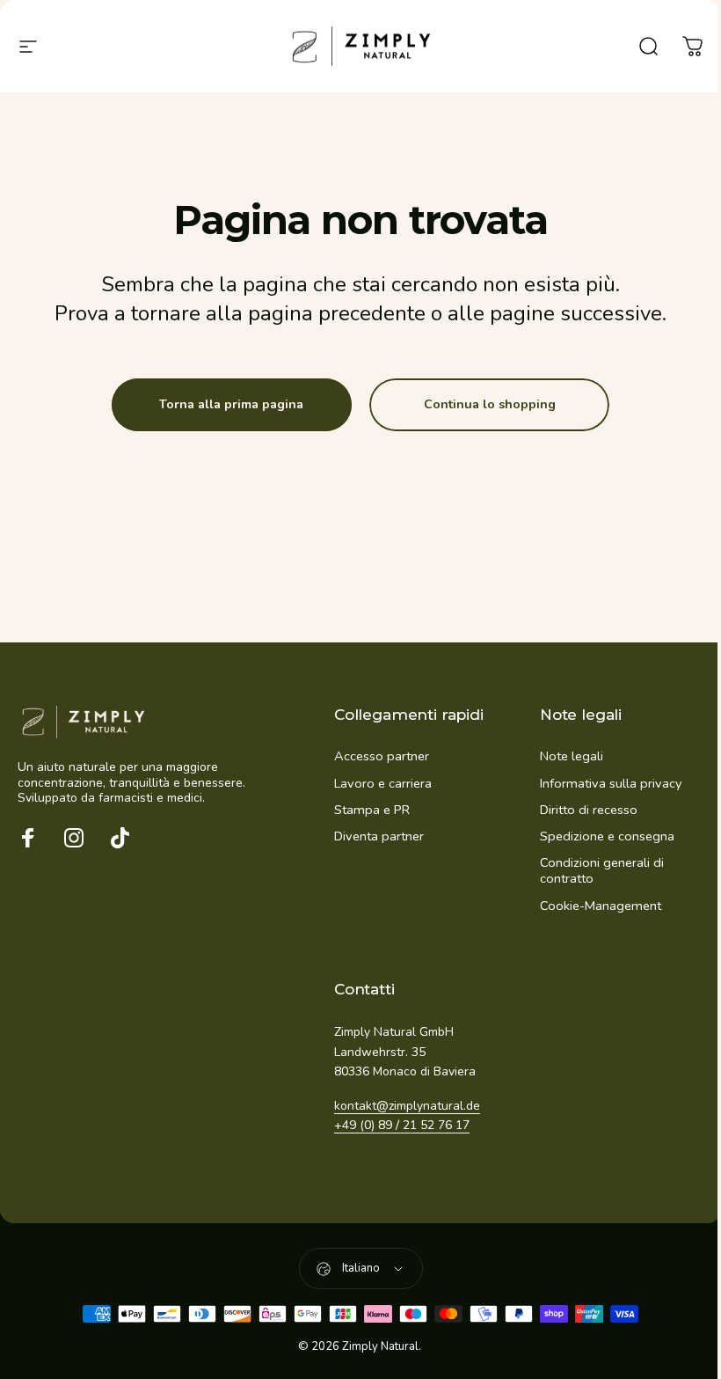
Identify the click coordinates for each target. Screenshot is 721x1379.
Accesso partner (381, 756)
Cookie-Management (600, 905)
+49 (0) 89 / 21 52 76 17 (402, 1125)
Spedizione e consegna (607, 836)
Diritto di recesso (588, 810)
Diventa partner (379, 836)
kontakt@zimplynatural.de (407, 1105)
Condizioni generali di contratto (602, 870)
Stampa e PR (372, 810)
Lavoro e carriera (383, 783)
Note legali (571, 756)
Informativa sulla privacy (610, 783)
